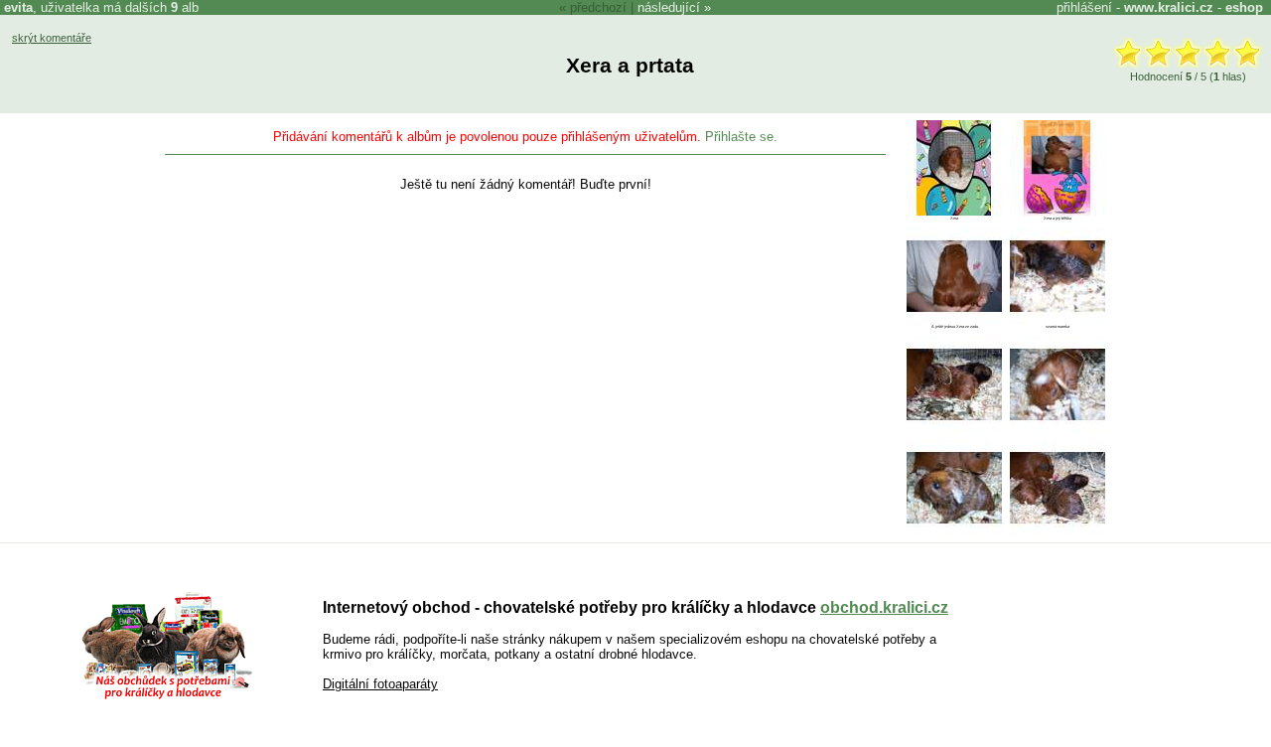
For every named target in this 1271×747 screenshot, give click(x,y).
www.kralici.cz (1168, 7)
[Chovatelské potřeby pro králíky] (166, 696)
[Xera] (954, 211)
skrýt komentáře (51, 38)
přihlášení (1084, 7)
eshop (1244, 7)
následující (668, 7)
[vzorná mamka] (1057, 319)
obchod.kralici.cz (884, 607)
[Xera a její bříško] (1057, 211)
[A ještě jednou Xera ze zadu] (954, 319)
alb (185, 7)
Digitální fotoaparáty (380, 683)
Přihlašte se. (741, 136)
